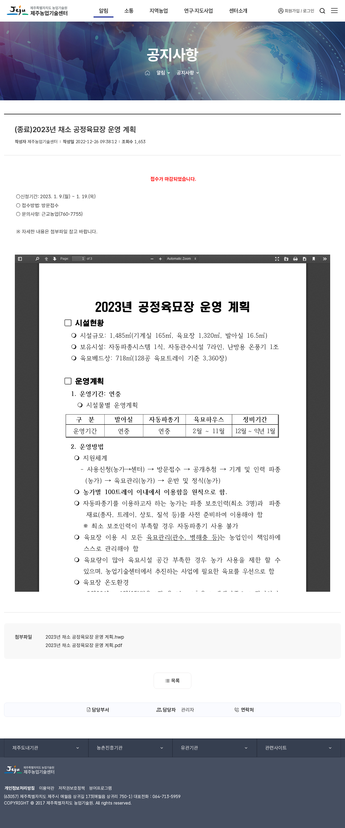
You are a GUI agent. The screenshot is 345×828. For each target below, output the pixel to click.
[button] (334, 11)
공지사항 (185, 73)
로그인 (308, 10)
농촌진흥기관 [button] (110, 748)
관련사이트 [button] (276, 748)
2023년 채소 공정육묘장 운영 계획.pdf (84, 645)
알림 (103, 11)
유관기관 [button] (189, 748)
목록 (175, 680)
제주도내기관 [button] (25, 748)
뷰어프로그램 (100, 788)
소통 (128, 11)
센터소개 (238, 11)
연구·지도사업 (198, 11)
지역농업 (159, 11)
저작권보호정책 (71, 788)
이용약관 (46, 788)
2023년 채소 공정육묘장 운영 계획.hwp (85, 637)
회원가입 (292, 10)
